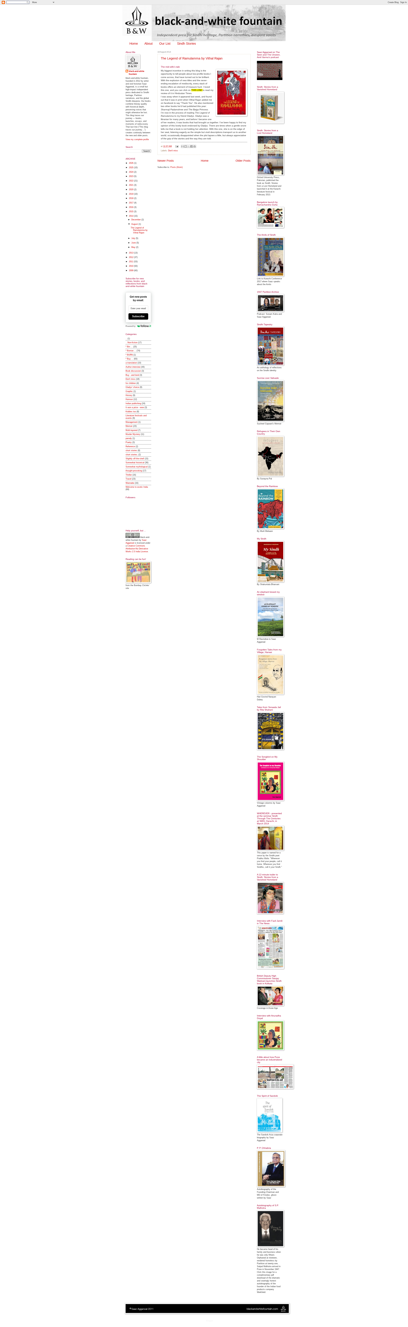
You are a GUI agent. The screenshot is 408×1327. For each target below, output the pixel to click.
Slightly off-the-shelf (135, 458)
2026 (131, 163)
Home (133, 43)
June (133, 243)
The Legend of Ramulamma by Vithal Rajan (191, 58)
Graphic (129, 391)
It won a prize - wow (135, 407)
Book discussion (133, 371)
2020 (131, 189)
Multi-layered (131, 430)
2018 (131, 198)
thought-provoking (134, 470)
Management (132, 422)
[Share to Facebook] (191, 146)
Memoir (129, 426)
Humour (129, 399)
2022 (131, 181)
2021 (131, 185)
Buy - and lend (132, 375)
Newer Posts (165, 160)
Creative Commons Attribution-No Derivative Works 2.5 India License (137, 549)
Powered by (131, 326)
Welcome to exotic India (137, 487)
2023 (131, 176)
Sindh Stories (186, 43)
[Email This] (182, 146)
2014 (131, 216)
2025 (131, 167)
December (136, 219)
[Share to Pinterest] (194, 146)
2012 (131, 257)
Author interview (133, 367)
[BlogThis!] (185, 146)
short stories (131, 450)
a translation (131, 363)
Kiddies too (131, 411)
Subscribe (138, 316)
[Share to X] (188, 146)
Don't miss (173, 150)
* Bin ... (129, 346)
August (134, 224)
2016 (131, 207)
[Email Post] (177, 146)
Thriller (129, 475)
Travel (128, 479)
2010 (131, 266)
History (129, 395)
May (133, 247)
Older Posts (243, 160)
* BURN (129, 355)
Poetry (129, 442)
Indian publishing (133, 403)
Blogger (209, 1321)
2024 (131, 172)
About (148, 43)
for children (131, 383)
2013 (131, 253)
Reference (130, 446)
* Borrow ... (131, 350)
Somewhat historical (135, 462)
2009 (131, 270)
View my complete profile (137, 139)
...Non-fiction (131, 342)
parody (129, 438)
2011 (131, 261)
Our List (165, 43)
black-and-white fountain (136, 72)
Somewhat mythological (137, 467)
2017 (131, 203)
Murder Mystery (133, 434)
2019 (131, 194)
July (133, 238)
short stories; (132, 454)
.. (126, 338)
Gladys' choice (132, 387)
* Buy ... (129, 359)
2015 (131, 211)
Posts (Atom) (176, 167)
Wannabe (130, 483)
